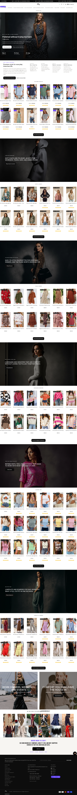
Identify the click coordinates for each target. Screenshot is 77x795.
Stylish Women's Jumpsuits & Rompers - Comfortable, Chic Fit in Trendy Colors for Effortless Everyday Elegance (45, 657)
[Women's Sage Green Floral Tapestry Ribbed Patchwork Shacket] (32, 223)
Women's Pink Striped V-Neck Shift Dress (5, 100)
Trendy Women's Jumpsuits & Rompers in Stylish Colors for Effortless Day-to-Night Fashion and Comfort (45, 634)
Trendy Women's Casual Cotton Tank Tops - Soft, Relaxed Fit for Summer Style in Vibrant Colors (45, 532)
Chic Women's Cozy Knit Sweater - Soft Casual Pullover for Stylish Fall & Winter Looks (45, 430)
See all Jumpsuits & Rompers (38, 668)
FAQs (29, 768)
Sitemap (6, 784)
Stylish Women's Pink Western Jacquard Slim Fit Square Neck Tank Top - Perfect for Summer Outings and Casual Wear (5, 555)
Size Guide (7, 785)
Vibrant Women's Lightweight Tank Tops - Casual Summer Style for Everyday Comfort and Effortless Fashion (32, 532)
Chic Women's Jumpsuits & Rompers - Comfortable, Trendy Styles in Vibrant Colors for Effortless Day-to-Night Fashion (32, 634)
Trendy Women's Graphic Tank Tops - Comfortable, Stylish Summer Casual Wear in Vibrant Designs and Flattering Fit (5, 508)
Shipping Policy (8, 778)
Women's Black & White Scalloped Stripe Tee (45, 124)
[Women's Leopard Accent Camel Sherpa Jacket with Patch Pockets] (45, 223)
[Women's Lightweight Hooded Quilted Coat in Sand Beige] (58, 223)
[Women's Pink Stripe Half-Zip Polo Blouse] (71, 97)
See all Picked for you (38, 134)
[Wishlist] (63, 4)
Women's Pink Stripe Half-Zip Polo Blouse (71, 100)
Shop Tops (9, 469)
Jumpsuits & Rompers (38, 615)
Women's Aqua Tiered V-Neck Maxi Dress (18, 124)
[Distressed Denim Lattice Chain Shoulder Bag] (32, 121)
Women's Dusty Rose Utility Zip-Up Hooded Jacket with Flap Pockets (58, 203)
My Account (7, 775)
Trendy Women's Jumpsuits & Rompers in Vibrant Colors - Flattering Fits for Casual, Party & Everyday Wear (5, 634)
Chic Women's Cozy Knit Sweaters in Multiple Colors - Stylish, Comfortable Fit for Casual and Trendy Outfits (58, 430)
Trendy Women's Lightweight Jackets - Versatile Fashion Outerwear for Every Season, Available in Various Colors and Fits (32, 203)
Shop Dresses (10, 265)
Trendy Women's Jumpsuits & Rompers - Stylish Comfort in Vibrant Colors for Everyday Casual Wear (18, 657)
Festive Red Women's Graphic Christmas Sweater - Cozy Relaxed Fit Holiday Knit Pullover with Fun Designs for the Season (18, 430)
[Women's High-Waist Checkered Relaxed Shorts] (58, 121)
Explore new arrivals (20, 78)
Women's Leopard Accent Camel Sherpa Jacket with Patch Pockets (45, 226)
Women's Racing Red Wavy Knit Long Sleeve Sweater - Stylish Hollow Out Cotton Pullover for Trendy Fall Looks (18, 407)
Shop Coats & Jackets (10, 163)
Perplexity (41, 751)
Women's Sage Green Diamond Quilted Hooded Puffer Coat (71, 226)
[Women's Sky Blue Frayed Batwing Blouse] (58, 97)
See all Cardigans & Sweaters (38, 440)
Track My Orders (8, 782)
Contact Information (8, 781)
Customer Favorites (38, 81)
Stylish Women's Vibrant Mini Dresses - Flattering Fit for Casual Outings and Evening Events (71, 328)
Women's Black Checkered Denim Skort (5, 124)
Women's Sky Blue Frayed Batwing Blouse (58, 100)
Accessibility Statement (9, 772)
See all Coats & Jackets (38, 236)
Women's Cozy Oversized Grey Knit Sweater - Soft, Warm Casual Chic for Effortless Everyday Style (71, 430)
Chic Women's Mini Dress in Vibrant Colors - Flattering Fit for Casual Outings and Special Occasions (5, 328)
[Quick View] (10, 86)
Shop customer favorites (18, 47)
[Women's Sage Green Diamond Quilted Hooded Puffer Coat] (71, 223)
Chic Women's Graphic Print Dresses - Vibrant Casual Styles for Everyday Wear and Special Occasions (5, 305)
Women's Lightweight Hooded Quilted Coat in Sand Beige (58, 226)
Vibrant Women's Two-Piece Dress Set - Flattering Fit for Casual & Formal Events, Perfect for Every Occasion (58, 328)
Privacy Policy (7, 768)
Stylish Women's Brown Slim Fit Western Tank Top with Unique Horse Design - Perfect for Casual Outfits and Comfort (58, 555)
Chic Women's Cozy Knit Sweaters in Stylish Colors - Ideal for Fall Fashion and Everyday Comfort (45, 407)
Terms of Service (8, 769)
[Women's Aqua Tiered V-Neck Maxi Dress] (18, 121)
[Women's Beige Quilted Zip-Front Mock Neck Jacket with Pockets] (71, 200)
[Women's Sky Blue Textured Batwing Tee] (18, 97)
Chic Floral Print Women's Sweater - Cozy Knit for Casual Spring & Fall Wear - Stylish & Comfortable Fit (58, 407)
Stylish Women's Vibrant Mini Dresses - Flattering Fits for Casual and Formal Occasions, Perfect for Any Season (71, 305)
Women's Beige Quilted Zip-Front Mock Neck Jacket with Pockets (71, 203)
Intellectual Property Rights (10, 776)
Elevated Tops (38, 489)
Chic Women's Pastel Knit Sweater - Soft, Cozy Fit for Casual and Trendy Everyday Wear (5, 407)
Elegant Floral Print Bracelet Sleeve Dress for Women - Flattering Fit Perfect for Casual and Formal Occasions (18, 305)
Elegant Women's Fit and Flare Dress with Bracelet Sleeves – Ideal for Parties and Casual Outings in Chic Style (32, 305)
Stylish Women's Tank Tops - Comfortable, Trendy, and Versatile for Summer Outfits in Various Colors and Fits (58, 532)
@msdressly (45, 711)
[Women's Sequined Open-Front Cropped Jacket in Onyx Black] (45, 200)
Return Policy (7, 771)
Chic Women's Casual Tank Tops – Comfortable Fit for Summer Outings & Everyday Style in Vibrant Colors (18, 555)
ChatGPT (32, 751)
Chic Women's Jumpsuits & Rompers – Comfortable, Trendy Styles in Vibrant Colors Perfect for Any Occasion (71, 634)
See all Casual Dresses (38, 338)
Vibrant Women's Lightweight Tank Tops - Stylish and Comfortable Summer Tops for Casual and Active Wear (71, 532)
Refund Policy (7, 779)
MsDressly (38, 4)
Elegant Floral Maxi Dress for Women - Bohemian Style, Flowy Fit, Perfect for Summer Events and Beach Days (45, 328)
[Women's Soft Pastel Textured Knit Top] (45, 97)
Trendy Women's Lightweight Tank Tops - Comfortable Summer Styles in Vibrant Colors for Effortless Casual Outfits (32, 508)
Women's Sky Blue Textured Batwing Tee (18, 100)
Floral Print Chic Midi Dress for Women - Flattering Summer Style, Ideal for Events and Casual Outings (58, 305)
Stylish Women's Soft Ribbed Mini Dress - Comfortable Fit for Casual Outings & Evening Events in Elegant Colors (32, 328)
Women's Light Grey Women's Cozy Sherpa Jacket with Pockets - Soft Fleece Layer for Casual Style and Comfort (18, 226)
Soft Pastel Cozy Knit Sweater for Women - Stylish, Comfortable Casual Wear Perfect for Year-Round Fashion (5, 430)
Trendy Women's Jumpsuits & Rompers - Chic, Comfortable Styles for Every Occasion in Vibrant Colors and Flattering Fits (5, 657)
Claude (36, 751)
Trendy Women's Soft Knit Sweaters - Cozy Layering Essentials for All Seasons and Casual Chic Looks (71, 407)
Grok (46, 751)
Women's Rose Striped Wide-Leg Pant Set (71, 124)
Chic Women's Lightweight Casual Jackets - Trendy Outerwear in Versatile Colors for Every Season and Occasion (5, 203)
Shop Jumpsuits (9, 595)
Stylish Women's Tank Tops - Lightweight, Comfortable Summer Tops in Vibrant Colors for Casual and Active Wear (5, 532)
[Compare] (65, 4)
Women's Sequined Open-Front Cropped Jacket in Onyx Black (45, 203)
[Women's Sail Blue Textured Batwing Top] (32, 97)
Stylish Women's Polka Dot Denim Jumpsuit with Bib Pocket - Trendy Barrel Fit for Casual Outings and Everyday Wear (58, 657)
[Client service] (61, 4)
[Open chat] (75, 753)
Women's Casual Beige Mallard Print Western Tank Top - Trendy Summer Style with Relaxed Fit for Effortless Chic (45, 555)
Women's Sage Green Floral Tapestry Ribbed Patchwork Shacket (32, 226)
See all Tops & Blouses (38, 565)
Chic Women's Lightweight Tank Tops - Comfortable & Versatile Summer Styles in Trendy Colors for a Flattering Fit (32, 555)
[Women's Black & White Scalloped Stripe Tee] (45, 121)
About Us (6, 774)
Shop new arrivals (7, 47)
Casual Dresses (38, 286)
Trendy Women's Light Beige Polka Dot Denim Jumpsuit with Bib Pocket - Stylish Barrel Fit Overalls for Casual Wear (32, 657)
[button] (76, 1)
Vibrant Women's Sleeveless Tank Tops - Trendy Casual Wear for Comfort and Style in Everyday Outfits (71, 508)
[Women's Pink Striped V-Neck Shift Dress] (5, 97)
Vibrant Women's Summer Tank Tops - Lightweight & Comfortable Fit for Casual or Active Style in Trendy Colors (45, 508)
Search (6, 766)
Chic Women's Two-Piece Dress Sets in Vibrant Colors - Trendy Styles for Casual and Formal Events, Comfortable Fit (18, 328)
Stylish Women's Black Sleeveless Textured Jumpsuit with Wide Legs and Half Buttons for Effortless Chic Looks (71, 657)
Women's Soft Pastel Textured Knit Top (45, 100)
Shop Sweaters (9, 367)
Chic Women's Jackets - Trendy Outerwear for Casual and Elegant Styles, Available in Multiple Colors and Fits (18, 203)
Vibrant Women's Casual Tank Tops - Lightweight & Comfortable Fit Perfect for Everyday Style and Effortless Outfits (58, 508)
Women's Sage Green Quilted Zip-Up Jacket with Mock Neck (5, 226)
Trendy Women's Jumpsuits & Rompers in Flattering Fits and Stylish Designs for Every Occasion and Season (58, 634)
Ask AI (38, 749)
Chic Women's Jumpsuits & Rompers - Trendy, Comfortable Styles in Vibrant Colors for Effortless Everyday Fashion (18, 634)
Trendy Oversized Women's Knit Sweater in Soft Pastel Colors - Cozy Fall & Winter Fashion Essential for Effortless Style (32, 430)
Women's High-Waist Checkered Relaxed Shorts (58, 124)
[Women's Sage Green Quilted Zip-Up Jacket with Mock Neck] (5, 223)
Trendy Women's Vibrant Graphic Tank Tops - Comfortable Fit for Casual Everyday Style (18, 508)
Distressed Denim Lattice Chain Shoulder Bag (32, 124)
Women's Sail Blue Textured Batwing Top (32, 100)
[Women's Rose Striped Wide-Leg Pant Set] (71, 121)
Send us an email (33, 781)
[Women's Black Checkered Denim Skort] (5, 121)
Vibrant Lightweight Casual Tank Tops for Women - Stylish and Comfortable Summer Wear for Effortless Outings (18, 532)
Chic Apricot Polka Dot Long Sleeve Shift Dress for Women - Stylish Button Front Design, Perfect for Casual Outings (45, 305)
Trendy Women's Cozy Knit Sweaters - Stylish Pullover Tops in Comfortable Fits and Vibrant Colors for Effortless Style (32, 407)
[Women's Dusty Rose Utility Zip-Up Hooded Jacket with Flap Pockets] (58, 200)
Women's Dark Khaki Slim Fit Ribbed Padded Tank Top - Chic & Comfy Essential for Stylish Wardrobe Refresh (71, 555)
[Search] (59, 4)
